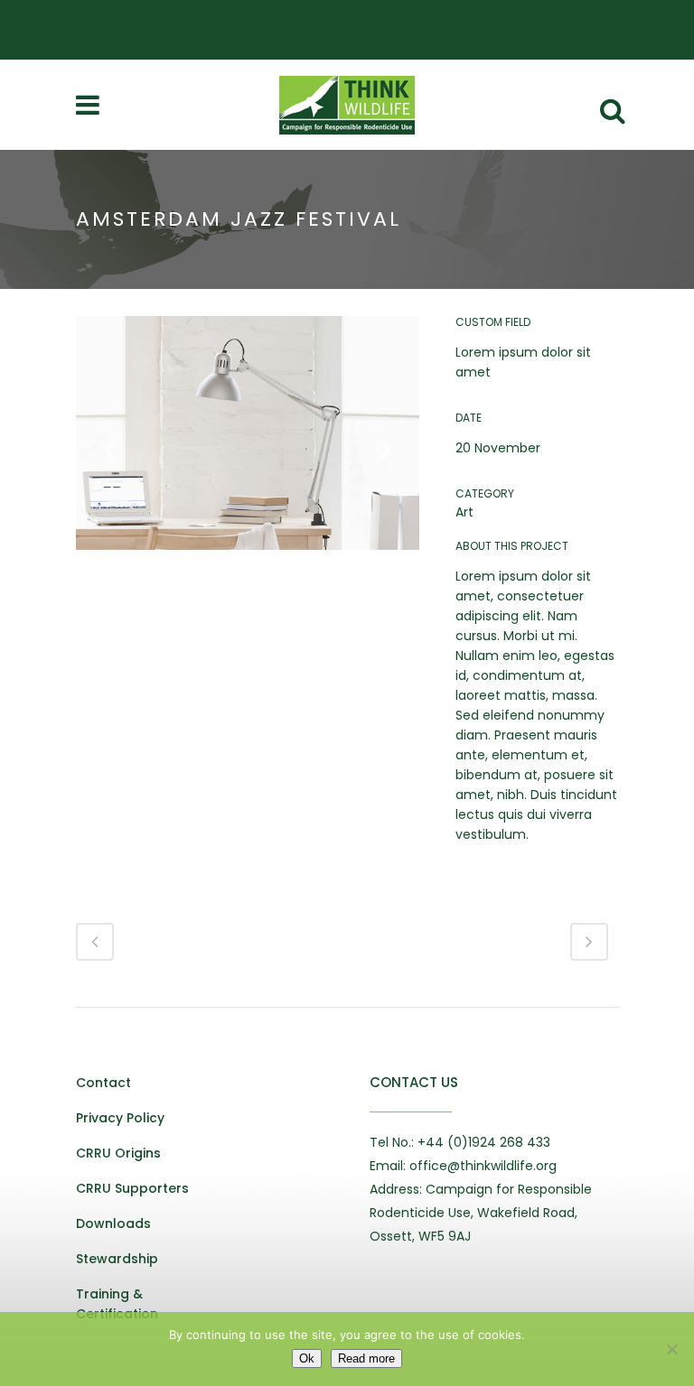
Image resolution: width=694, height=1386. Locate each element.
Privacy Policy (120, 1118)
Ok (306, 1358)
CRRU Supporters (132, 1188)
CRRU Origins (118, 1153)
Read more (366, 1358)
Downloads (113, 1223)
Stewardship (117, 1259)
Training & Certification (117, 1304)
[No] (671, 1349)
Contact (103, 1083)
